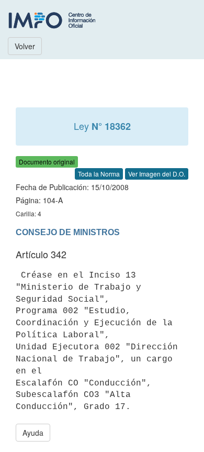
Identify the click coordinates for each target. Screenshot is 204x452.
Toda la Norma (99, 173)
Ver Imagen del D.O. (156, 173)
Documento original (47, 161)
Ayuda (32, 432)
